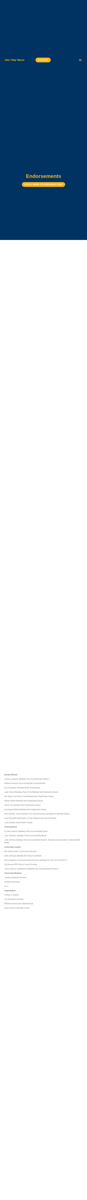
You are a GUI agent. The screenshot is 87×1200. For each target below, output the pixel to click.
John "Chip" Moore (14, 60)
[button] (80, 60)
